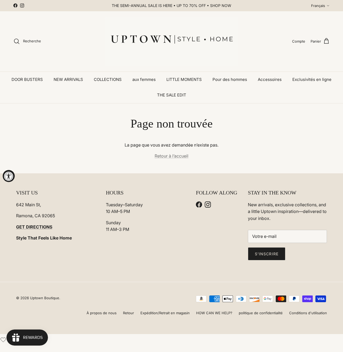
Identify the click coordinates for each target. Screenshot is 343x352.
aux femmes (144, 79)
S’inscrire (266, 254)
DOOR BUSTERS (27, 79)
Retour (128, 313)
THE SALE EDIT (171, 95)
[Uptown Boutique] (171, 41)
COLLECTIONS (108, 79)
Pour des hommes (229, 79)
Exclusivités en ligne (311, 79)
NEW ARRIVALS (68, 79)
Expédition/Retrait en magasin (165, 313)
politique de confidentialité (261, 313)
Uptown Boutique (44, 298)
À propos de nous (102, 313)
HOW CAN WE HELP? (214, 313)
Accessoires (270, 79)
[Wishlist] (3, 339)
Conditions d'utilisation (308, 313)
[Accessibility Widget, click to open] (9, 176)
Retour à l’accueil (171, 156)
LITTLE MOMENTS (184, 79)
